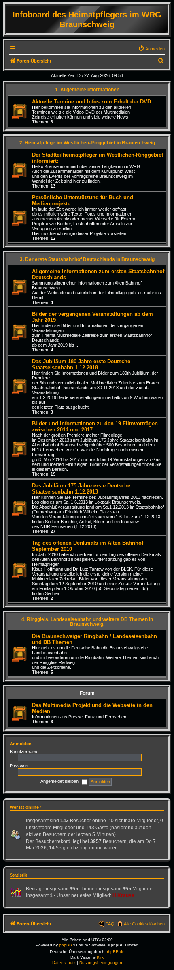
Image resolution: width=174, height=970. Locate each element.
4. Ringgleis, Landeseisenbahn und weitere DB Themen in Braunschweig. (87, 621)
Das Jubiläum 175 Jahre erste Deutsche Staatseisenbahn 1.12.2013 (81, 489)
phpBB (65, 945)
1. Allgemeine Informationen (87, 90)
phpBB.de (115, 951)
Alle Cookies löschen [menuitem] (144, 923)
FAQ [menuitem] (110, 923)
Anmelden (21, 743)
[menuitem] (151, 49)
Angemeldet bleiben (60, 781)
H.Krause (123, 895)
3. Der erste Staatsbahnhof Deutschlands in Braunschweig (87, 259)
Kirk (100, 957)
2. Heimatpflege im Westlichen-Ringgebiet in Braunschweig (87, 143)
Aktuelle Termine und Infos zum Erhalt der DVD (91, 102)
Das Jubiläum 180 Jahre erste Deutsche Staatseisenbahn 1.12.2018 (81, 364)
